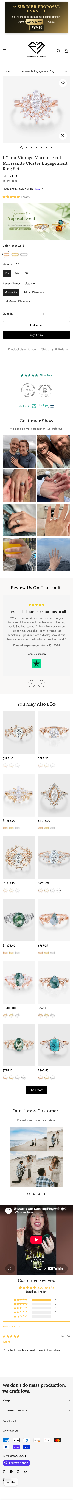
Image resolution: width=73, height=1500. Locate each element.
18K (27, 273)
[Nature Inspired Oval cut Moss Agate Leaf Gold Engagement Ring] (19, 1045)
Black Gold (59, 890)
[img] (11, 1336)
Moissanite (11, 292)
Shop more (36, 1090)
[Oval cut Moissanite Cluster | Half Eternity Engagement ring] (54, 857)
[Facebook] (11, 1471)
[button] (12, 197)
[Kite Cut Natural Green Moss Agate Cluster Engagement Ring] (54, 920)
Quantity (8, 314)
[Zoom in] (63, 136)
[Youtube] (25, 1471)
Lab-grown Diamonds (17, 301)
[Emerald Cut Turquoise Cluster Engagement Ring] (54, 1045)
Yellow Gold (15, 254)
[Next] (41, 683)
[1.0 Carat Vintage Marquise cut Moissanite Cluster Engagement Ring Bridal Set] (19, 795)
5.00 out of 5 (46, 1288)
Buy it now (36, 335)
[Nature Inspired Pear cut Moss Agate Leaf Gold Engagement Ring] (54, 982)
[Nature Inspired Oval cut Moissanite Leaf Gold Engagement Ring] (19, 732)
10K (7, 273)
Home (6, 71)
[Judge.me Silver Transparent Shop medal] (28, 390)
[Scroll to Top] (66, 1481)
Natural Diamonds (33, 292)
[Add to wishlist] (63, 83)
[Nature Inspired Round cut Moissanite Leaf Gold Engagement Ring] (54, 732)
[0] (66, 51)
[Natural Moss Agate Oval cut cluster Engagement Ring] (19, 920)
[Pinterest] (4, 1471)
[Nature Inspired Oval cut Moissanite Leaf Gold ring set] (19, 857)
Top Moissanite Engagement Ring (35, 71)
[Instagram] (18, 1471)
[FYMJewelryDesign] (37, 51)
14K (17, 273)
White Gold (23, 254)
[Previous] (31, 683)
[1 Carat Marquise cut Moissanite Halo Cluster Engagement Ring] (54, 795)
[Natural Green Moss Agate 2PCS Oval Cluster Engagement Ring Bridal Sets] (19, 982)
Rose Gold (6, 254)
